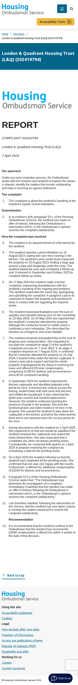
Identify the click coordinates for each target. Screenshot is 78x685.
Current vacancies (13, 668)
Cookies (7, 618)
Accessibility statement (17, 613)
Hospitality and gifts (15, 651)
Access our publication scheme (22, 640)
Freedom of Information (18, 635)
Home (5, 34)
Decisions (18, 34)
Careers (7, 662)
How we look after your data (20, 629)
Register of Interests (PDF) (19, 646)
